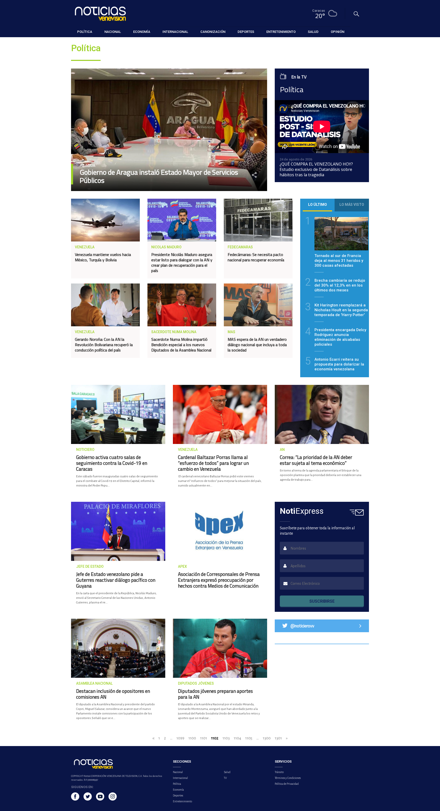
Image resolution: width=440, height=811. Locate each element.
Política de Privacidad (287, 783)
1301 (278, 738)
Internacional (180, 777)
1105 (248, 738)
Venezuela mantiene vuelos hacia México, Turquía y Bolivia (103, 257)
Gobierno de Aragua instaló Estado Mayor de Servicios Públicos (159, 176)
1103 (226, 738)
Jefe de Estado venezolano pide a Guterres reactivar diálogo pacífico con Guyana (115, 579)
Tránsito (279, 772)
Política (177, 783)
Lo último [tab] (317, 204)
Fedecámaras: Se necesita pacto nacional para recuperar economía (256, 257)
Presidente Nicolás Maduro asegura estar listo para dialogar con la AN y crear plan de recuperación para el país (181, 262)
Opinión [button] (337, 32)
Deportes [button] (246, 32)
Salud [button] (313, 32)
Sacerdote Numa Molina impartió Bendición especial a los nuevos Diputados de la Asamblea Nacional (181, 344)
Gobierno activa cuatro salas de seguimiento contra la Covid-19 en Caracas (111, 462)
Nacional (178, 772)
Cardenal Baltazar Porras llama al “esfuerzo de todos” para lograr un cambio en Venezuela (213, 462)
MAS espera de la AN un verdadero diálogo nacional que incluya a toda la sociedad (257, 344)
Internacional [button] (175, 32)
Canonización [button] (212, 32)
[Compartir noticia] (254, 175)
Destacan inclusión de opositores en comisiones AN (113, 693)
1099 (180, 738)
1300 (267, 738)
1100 (192, 738)
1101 (203, 738)
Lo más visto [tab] (351, 204)
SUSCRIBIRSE (322, 601)
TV (225, 777)
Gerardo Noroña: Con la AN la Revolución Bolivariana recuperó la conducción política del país (104, 344)
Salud (227, 772)
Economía (178, 789)
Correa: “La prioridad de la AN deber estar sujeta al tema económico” (316, 460)
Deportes (178, 795)
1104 (237, 738)
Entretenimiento (182, 801)
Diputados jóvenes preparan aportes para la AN (215, 693)
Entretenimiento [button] (281, 32)
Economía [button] (141, 32)
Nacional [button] (112, 32)
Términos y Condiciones (288, 777)
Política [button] (84, 32)
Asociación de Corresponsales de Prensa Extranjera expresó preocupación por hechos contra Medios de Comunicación (219, 579)
